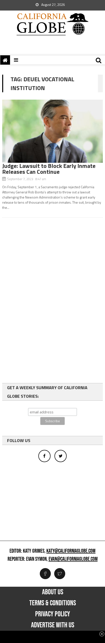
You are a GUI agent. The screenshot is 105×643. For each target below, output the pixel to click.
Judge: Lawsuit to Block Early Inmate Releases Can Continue (48, 168)
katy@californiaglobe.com (70, 551)
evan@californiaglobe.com (73, 559)
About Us (52, 592)
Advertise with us (52, 625)
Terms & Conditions (52, 603)
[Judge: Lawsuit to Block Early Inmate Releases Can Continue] (52, 131)
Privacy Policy (52, 614)
